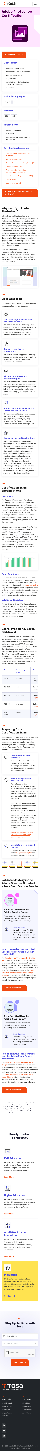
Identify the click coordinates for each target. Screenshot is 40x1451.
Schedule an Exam (14, 55)
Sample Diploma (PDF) (14, 159)
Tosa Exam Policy (31, 585)
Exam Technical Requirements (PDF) (19, 176)
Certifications (7, 1406)
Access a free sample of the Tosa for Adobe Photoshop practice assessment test (22, 834)
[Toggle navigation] (35, 3)
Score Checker (27, 1410)
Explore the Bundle (14, 988)
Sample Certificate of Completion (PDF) (21, 163)
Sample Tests (26, 1406)
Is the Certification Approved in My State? (20, 193)
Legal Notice (25, 1448)
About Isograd (7, 1403)
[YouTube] (4, 1431)
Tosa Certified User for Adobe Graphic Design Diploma (18, 973)
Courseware (6, 1410)
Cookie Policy (15, 1448)
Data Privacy (32, 1446)
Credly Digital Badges (14, 166)
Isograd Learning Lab (13, 183)
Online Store (26, 1403)
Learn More (10, 1177)
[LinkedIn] (4, 1436)
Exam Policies (11, 179)
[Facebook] (4, 1425)
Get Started (10, 1296)
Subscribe (20, 1362)
